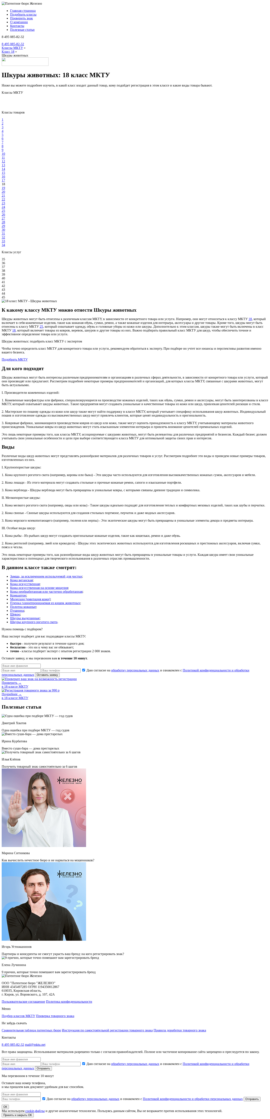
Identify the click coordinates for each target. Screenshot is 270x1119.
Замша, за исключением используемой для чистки (46, 576)
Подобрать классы (23, 14)
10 (3, 154)
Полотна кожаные (23, 607)
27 (3, 218)
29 (3, 226)
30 (3, 229)
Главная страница (23, 10)
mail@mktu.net (35, 1044)
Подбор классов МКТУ (18, 1016)
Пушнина (17, 610)
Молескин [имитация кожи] (30, 599)
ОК (5, 1106)
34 (3, 245)
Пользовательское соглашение (23, 1001)
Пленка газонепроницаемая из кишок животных (45, 603)
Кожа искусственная (25, 584)
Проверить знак (21, 18)
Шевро (15, 614)
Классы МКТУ (12, 48)
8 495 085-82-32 (13, 44)
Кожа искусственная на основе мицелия (39, 588)
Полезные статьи (22, 29)
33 (3, 241)
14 (3, 169)
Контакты (17, 26)
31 (3, 233)
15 (3, 173)
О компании (19, 22)
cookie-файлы (35, 1111)
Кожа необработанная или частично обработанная (46, 591)
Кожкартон (18, 595)
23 (3, 203)
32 (3, 237)
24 (3, 207)
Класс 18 (8, 51)
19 (3, 188)
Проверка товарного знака (55, 1016)
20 (3, 191)
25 (3, 210)
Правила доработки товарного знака (180, 1030)
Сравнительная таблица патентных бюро (31, 1030)
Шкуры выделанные (25, 618)
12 (3, 161)
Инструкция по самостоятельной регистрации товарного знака (107, 1030)
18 (250, 319)
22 (3, 199)
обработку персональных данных (135, 670)
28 (3, 222)
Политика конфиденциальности (69, 1001)
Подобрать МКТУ (15, 359)
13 (3, 165)
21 (3, 195)
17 (3, 180)
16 (3, 176)
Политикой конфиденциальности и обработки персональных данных (193, 1099)
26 (3, 214)
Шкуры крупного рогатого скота (33, 622)
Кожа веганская (21, 580)
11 (3, 157)
